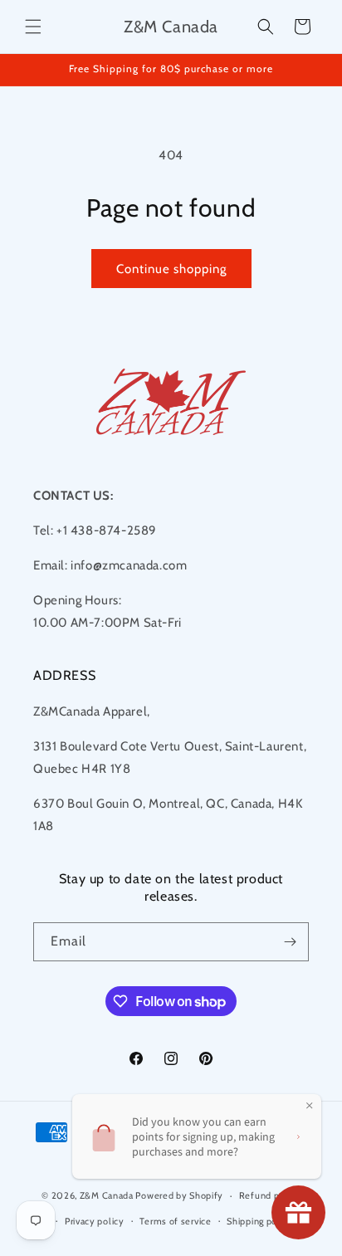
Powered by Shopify (179, 1195)
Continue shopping (171, 268)
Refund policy (269, 1195)
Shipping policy (260, 1221)
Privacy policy (95, 1221)
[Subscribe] (289, 941)
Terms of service (175, 1221)
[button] (33, 26)
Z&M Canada (107, 1195)
